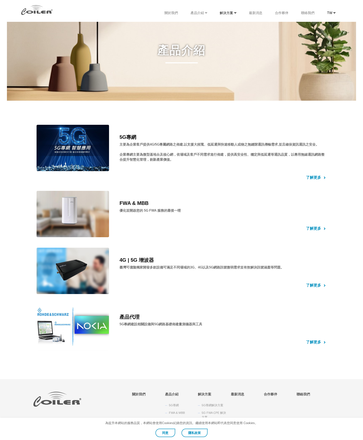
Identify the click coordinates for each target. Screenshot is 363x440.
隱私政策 (194, 433)
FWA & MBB (177, 412)
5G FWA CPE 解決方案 (214, 415)
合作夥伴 (281, 13)
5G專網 (174, 405)
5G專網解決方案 (212, 405)
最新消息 (255, 13)
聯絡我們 (307, 13)
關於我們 (171, 13)
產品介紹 (197, 13)
